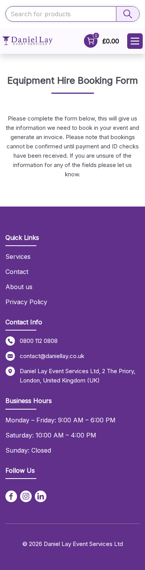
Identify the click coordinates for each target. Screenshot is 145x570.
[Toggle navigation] (135, 41)
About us (18, 287)
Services (18, 256)
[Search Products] (127, 14)
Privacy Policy (26, 302)
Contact (16, 272)
